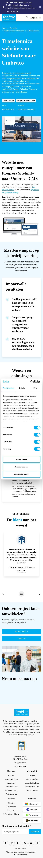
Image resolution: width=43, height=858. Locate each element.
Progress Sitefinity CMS (26, 100)
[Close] (40, 7)
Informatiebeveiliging (11, 814)
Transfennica (7, 73)
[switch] (37, 435)
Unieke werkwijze (11, 787)
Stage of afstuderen (32, 783)
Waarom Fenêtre (32, 779)
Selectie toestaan (21, 467)
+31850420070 (20, 766)
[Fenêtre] (9, 17)
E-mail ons (21, 638)
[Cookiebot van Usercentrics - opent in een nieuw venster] (30, 381)
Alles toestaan (21, 459)
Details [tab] (22, 388)
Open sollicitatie (32, 790)
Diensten (11, 803)
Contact (11, 776)
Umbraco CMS (8, 100)
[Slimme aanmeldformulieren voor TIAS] (3, 594)
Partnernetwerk (11, 794)
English (33, 17)
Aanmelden (35, 832)
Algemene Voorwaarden (15, 852)
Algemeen (11, 783)
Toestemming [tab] (8, 388)
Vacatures (31, 776)
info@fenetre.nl (20, 763)
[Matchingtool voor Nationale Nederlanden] (40, 594)
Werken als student (32, 787)
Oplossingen (11, 807)
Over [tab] (35, 388)
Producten (11, 810)
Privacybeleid (30, 852)
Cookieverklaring (20, 855)
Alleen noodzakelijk (21, 474)
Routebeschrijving (11, 779)
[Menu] (39, 17)
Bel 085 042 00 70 (21, 632)
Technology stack (11, 790)
